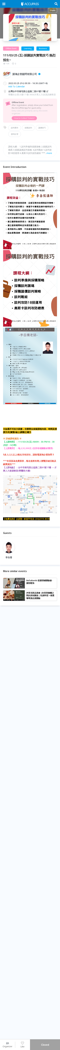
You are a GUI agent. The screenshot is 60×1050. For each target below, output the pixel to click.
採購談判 (28, 127)
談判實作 (14, 127)
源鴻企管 (14, 134)
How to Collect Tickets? (24, 118)
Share (52, 10)
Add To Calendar (16, 86)
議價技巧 (42, 127)
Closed (45, 1044)
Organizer (7, 1046)
